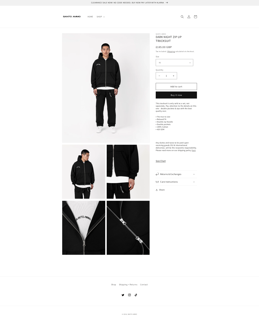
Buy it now (176, 95)
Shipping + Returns (128, 284)
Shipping (171, 51)
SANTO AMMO (132, 314)
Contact (144, 284)
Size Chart (161, 161)
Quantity (159, 70)
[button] (100, 16)
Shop (113, 284)
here (194, 150)
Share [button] (162, 189)
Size (157, 56)
